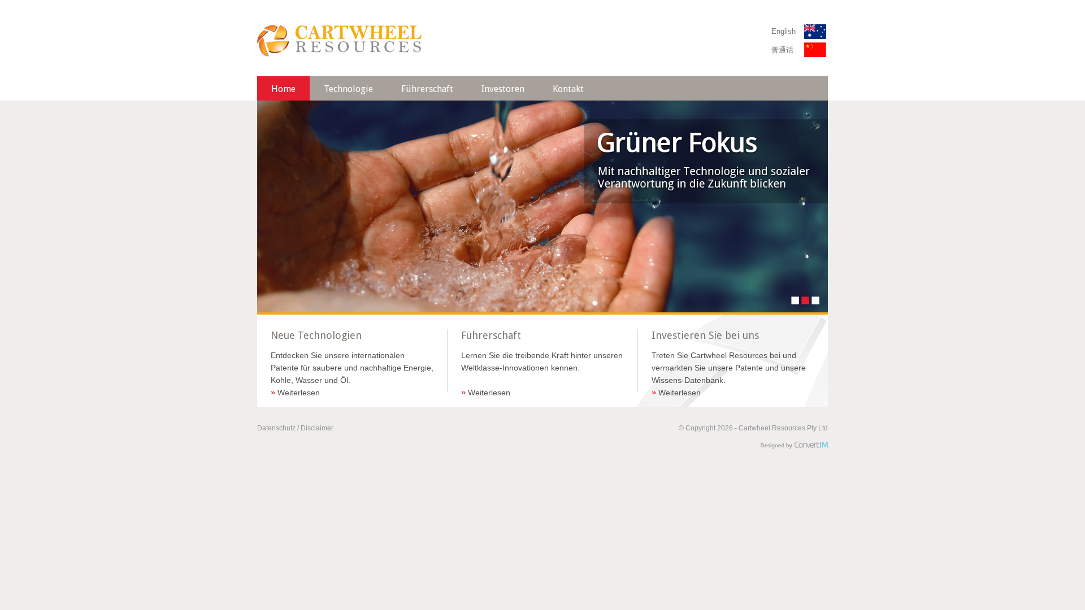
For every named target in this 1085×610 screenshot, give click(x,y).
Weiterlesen (295, 392)
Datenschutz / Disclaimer (295, 428)
